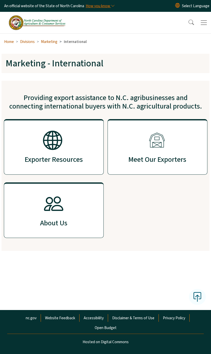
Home (9, 42)
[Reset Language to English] (177, 6)
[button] (188, 22)
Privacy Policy (174, 318)
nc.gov (31, 318)
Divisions (27, 42)
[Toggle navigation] (204, 22)
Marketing (49, 42)
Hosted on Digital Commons (106, 342)
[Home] (37, 18)
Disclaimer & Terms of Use (133, 318)
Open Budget (106, 328)
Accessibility (94, 318)
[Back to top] (197, 297)
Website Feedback (60, 318)
